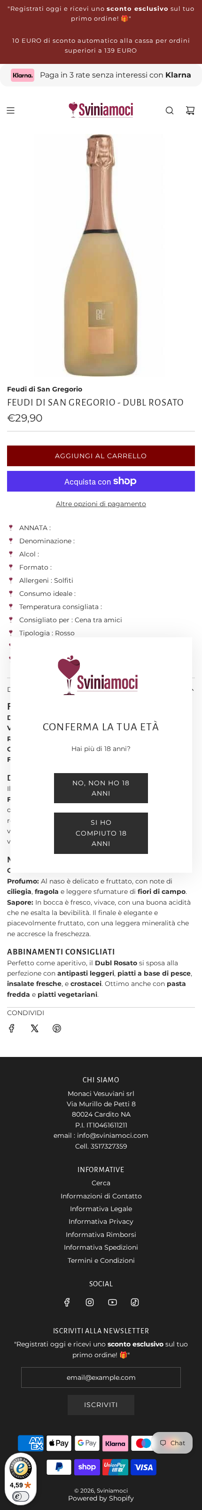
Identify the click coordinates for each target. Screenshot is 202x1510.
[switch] (20, 1496)
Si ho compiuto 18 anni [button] (101, 833)
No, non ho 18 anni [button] (101, 788)
